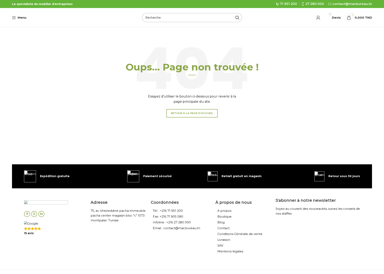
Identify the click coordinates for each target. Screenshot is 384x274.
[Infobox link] (47, 176)
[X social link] (34, 214)
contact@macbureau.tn (352, 4)
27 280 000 (314, 4)
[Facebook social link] (27, 214)
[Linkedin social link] (41, 214)
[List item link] (181, 210)
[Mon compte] (318, 18)
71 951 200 (288, 4)
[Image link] (46, 203)
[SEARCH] (237, 17)
